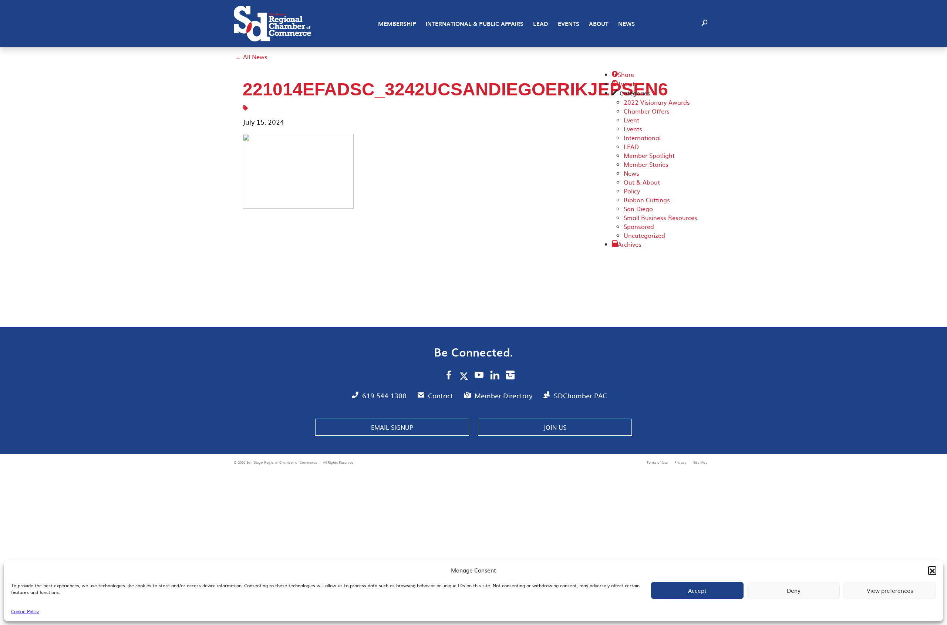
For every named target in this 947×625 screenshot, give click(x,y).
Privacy (681, 462)
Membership (397, 24)
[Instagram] (510, 376)
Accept (697, 590)
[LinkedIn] (494, 376)
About (599, 24)
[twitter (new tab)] (465, 375)
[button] (932, 570)
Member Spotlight (649, 155)
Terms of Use (658, 462)
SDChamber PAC (580, 396)
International (642, 137)
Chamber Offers (647, 111)
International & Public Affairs (474, 24)
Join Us (554, 427)
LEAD (540, 24)
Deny (794, 590)
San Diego (638, 208)
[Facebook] (448, 376)
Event (631, 119)
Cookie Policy (25, 611)
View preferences (890, 590)
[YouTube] (479, 376)
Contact (441, 396)
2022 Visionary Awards (657, 102)
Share (623, 74)
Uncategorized (644, 235)
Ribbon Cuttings (647, 199)
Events (568, 24)
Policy (632, 190)
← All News (251, 56)
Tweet (623, 83)
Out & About (642, 182)
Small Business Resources (660, 217)
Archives (629, 244)
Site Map (700, 462)
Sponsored (639, 226)
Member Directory (504, 396)
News (626, 24)
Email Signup (392, 427)
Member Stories (646, 164)
